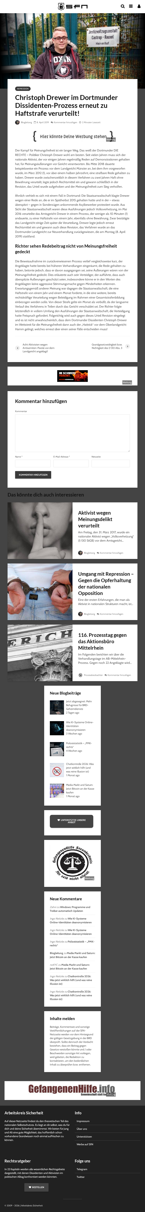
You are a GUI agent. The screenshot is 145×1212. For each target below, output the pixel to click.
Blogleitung (26, 122)
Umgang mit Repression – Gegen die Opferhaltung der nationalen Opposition (106, 583)
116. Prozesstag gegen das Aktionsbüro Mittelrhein (102, 641)
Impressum (83, 1121)
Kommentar (21, 411)
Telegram (82, 1169)
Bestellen (38, 1187)
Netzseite (96, 457)
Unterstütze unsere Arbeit (73, 821)
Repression (23, 89)
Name (18, 457)
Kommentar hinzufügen (65, 122)
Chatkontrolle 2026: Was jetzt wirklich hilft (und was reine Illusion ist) (71, 980)
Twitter (81, 1177)
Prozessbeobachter (93, 675)
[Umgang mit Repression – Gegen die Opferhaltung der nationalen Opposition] (40, 591)
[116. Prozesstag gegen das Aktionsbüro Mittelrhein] (40, 652)
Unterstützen (84, 1136)
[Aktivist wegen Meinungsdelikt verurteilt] (40, 530)
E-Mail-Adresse (61, 457)
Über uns (82, 1129)
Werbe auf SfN (85, 1144)
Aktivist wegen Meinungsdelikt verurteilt (95, 519)
